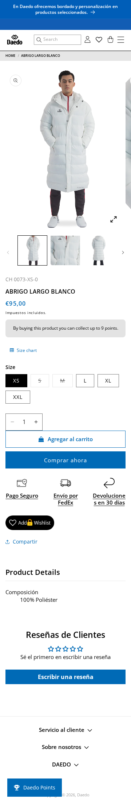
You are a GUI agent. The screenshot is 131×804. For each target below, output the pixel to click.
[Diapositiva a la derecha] (123, 252)
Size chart (26, 350)
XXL (18, 396)
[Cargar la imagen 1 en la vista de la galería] (32, 250)
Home (10, 55)
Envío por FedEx (65, 499)
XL (108, 380)
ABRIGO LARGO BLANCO (40, 55)
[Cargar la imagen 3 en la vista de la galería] (98, 250)
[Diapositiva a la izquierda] (8, 252)
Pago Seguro (22, 495)
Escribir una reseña (66, 677)
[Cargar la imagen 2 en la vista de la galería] (65, 250)
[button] (57, 40)
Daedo (83, 794)
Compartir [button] (25, 541)
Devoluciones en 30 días (109, 499)
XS (16, 380)
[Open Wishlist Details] (99, 39)
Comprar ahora (65, 460)
